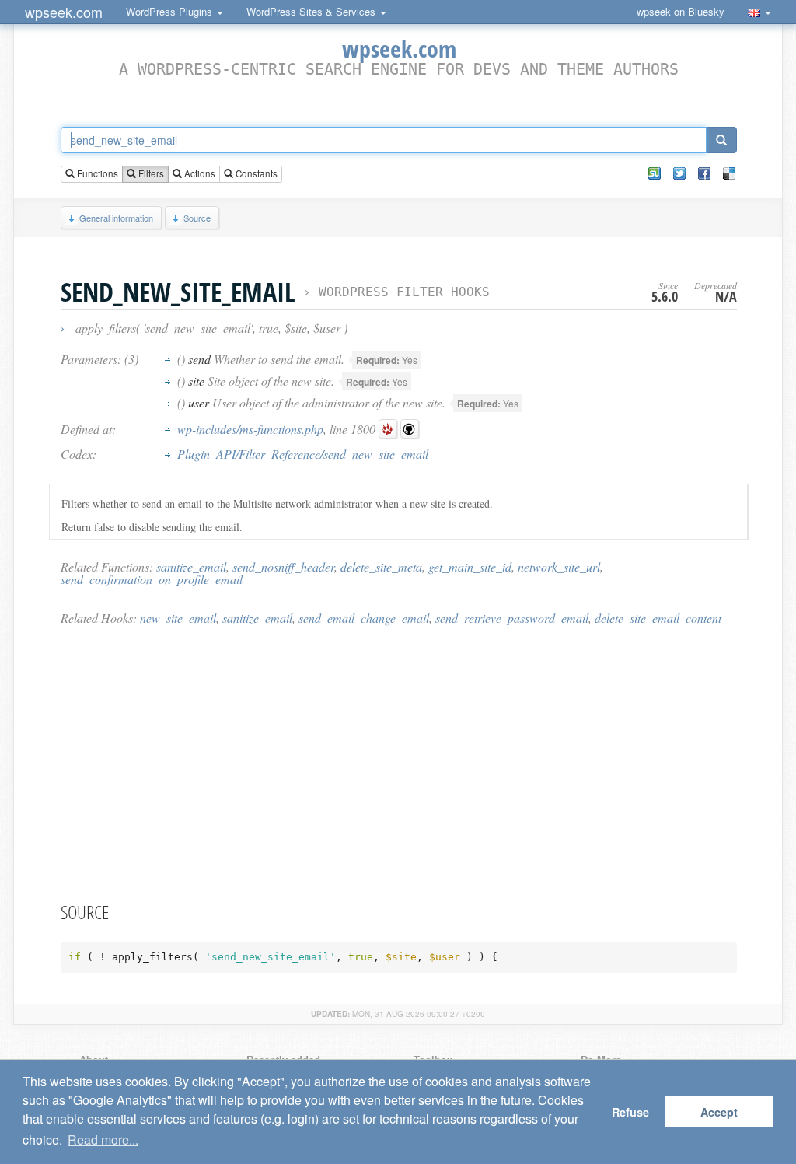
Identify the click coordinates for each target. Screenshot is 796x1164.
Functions (96, 173)
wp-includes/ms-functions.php (250, 429)
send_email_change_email (363, 618)
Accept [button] (719, 1112)
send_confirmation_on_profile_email (152, 579)
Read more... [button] (103, 1139)
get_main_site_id (469, 566)
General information (116, 217)
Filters (150, 173)
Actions (198, 173)
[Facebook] (704, 173)
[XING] (654, 173)
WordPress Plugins (170, 11)
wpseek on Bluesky (680, 11)
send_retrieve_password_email (511, 618)
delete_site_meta (381, 566)
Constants (255, 173)
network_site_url (559, 566)
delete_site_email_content (658, 618)
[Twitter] (679, 173)
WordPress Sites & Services (312, 11)
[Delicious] (729, 173)
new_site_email (178, 618)
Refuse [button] (630, 1112)
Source (197, 217)
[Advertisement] (399, 763)
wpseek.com (64, 12)
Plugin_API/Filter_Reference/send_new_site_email (302, 454)
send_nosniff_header (283, 566)
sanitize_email (191, 566)
